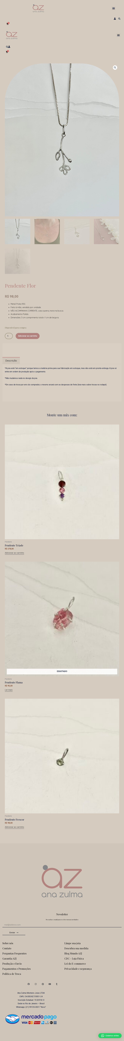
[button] (114, 8)
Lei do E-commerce (75, 963)
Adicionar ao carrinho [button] (14, 553)
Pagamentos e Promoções (16, 968)
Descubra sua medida (76, 948)
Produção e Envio (12, 963)
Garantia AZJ (9, 958)
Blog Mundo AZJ (73, 953)
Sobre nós (7, 943)
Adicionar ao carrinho (27, 336)
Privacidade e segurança (78, 968)
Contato (6, 948)
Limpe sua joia (72, 943)
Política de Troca (11, 973)
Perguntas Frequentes (14, 953)
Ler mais (9, 690)
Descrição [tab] (11, 360)
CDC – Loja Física (74, 958)
